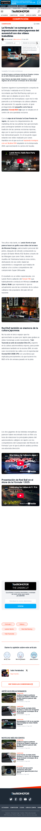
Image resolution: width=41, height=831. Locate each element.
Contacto (7, 813)
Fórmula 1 (8, 624)
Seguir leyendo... (14, 674)
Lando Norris (9, 629)
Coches (22, 15)
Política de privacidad (30, 813)
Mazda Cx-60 (32, 8)
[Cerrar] (38, 47)
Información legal (15, 813)
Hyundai (25, 8)
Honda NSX (13, 110)
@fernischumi (17, 39)
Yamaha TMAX (16, 8)
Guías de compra (31, 15)
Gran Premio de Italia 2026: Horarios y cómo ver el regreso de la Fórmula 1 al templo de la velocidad (19, 80)
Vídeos (22, 624)
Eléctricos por (12, 6)
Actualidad (4, 15)
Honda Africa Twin (6, 8)
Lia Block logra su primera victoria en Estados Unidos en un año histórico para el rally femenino (20, 75)
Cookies (22, 813)
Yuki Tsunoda (9, 634)
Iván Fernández (8, 39)
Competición (14, 15)
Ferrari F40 (26, 279)
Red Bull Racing (27, 629)
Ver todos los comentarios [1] (20, 684)
